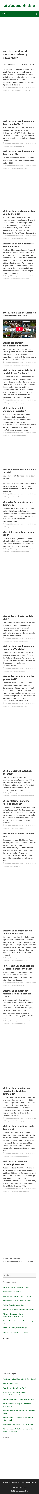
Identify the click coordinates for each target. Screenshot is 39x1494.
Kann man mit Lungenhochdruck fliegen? (17, 1296)
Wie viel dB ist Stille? (10, 1384)
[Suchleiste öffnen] (36, 14)
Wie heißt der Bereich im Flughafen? (16, 1332)
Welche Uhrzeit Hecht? (14, 1258)
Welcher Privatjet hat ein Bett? (13, 1305)
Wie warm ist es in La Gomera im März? (17, 1301)
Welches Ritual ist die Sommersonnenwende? (19, 1310)
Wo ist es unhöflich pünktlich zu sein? (16, 1287)
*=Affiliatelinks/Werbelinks (20, 1488)
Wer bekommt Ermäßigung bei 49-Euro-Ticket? (19, 1379)
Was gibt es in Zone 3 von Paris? (14, 1388)
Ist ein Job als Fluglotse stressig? (15, 1328)
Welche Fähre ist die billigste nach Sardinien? (19, 1399)
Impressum (6, 1482)
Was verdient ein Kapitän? (12, 1292)
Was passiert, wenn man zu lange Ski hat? (18, 1424)
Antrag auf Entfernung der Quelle (14, 87)
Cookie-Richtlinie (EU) (29, 1482)
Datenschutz (16, 1482)
